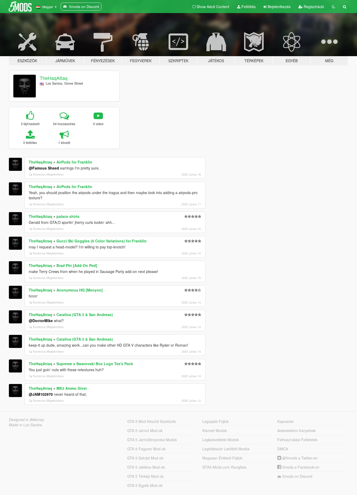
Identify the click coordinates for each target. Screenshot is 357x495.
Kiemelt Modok (214, 430)
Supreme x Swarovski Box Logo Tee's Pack (94, 363)
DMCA (282, 448)
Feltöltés (248, 6)
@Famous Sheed (44, 168)
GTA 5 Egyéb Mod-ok (145, 485)
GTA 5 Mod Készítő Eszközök (151, 421)
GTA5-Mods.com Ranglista (224, 467)
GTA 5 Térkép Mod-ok (145, 476)
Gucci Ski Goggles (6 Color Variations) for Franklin (101, 240)
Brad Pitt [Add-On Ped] (76, 265)
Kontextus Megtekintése (48, 174)
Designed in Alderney (26, 419)
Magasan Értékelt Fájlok (222, 458)
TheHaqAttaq (53, 77)
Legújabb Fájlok (215, 421)
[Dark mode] (333, 6)
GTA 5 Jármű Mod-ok (145, 430)
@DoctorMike (41, 320)
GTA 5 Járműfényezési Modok (152, 439)
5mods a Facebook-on (300, 467)
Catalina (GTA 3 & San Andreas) (84, 314)
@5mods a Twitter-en (299, 458)
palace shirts (67, 216)
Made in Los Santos (25, 424)
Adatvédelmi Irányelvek (296, 430)
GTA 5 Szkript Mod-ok (145, 458)
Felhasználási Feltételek (297, 439)
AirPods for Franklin (74, 162)
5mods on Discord (296, 476)
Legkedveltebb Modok (220, 439)
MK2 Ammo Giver (71, 388)
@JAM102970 (41, 394)
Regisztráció (313, 6)
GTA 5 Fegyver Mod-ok (146, 448)
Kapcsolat (285, 421)
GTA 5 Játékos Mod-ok (146, 467)
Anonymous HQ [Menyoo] (79, 290)
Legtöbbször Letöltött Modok (226, 448)
